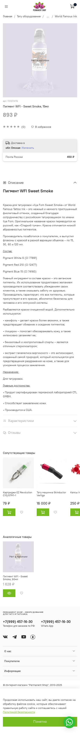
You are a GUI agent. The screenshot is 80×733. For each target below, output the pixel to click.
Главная (7, 16)
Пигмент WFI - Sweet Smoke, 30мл (15, 578)
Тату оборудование (29, 16)
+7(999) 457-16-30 (18, 621)
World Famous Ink (66, 16)
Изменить (28, 148)
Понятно (40, 721)
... (48, 16)
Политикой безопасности (19, 712)
